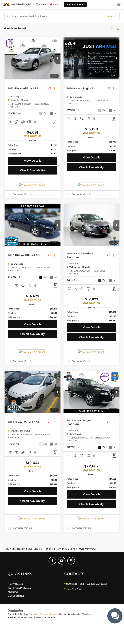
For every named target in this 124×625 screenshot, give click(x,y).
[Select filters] (112, 28)
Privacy (53, 614)
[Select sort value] (117, 28)
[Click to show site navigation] (119, 4)
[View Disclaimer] (35, 122)
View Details (32, 160)
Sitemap (44, 614)
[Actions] (54, 88)
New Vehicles (15, 583)
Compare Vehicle (22, 194)
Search (111, 16)
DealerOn (33, 614)
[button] (57, 58)
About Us (13, 591)
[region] (32, 149)
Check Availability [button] (32, 170)
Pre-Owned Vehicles (19, 587)
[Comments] (55, 122)
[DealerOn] (15, 610)
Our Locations (75, 4)
